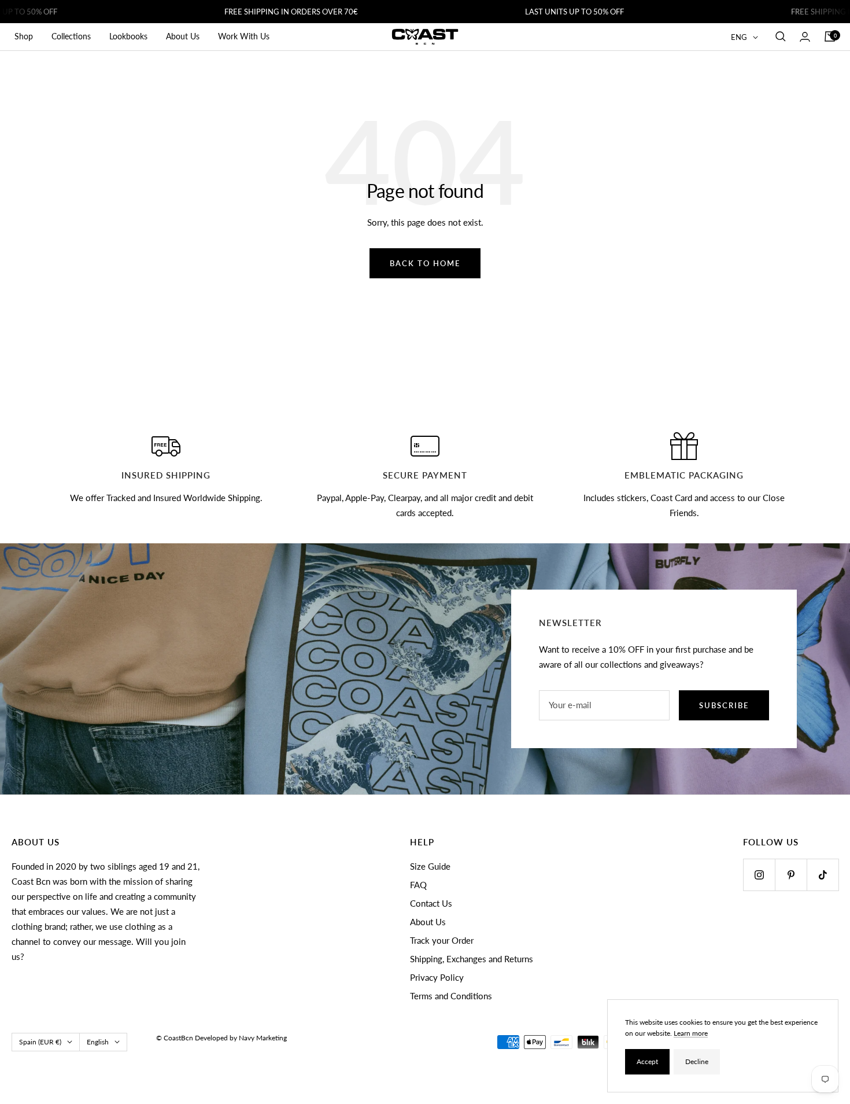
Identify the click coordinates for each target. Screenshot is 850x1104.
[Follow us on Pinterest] (791, 874)
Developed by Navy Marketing (241, 1037)
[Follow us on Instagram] (759, 874)
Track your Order (442, 940)
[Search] (780, 36)
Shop (23, 36)
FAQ (418, 884)
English (98, 1041)
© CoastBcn (174, 1037)
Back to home (425, 263)
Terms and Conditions (451, 996)
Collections (71, 36)
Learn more (691, 1033)
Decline (696, 1061)
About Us (182, 36)
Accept (647, 1061)
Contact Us (431, 903)
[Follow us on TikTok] (822, 874)
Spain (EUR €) (40, 1041)
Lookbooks (128, 36)
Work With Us (243, 36)
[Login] (805, 37)
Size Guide (430, 866)
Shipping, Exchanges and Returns (471, 959)
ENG (739, 37)
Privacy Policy (437, 977)
